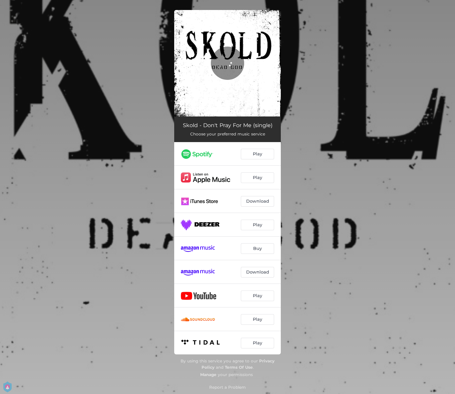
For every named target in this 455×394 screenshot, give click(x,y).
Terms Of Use (239, 367)
